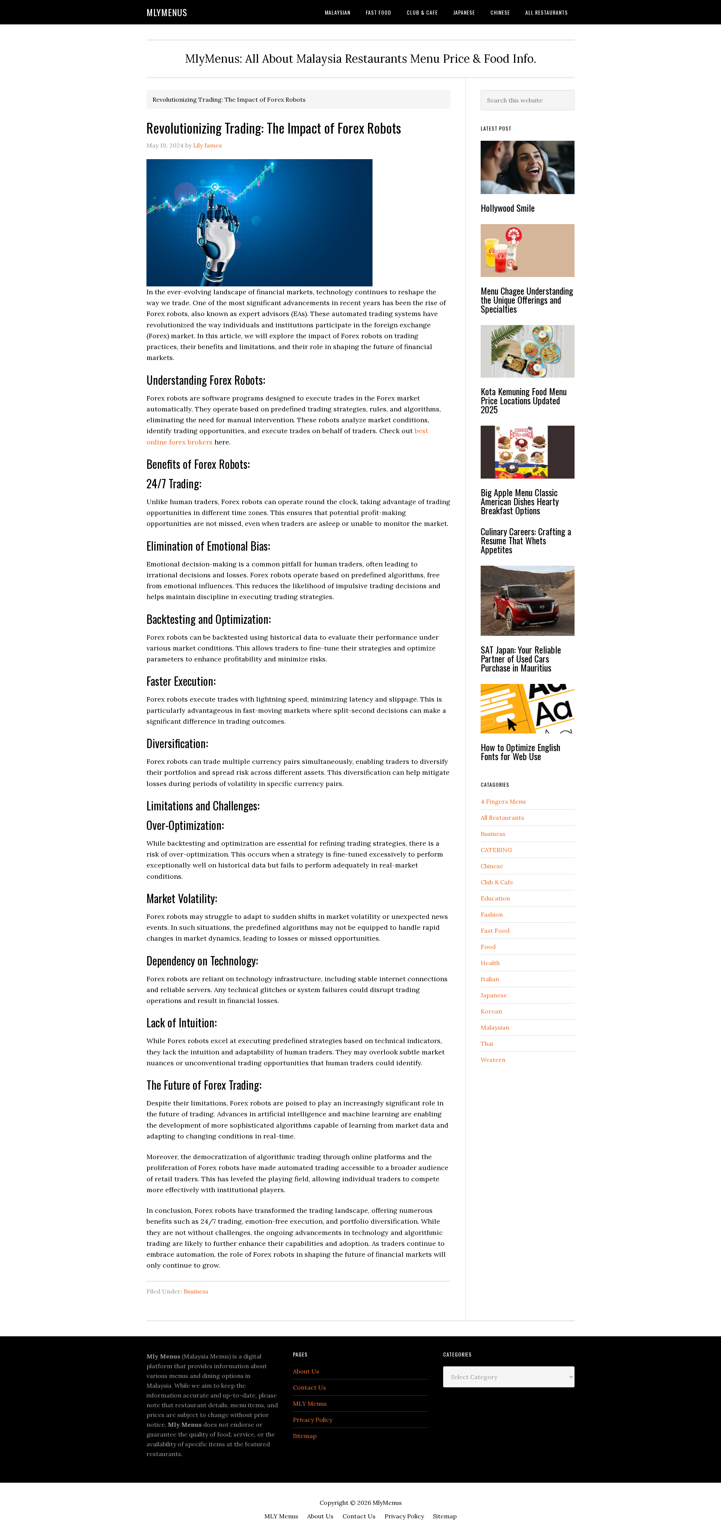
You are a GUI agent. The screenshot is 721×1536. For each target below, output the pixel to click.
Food (488, 946)
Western (493, 1059)
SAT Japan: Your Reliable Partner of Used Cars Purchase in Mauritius (521, 658)
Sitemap (305, 1436)
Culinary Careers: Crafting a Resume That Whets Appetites (526, 540)
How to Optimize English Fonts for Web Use (520, 751)
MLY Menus (310, 1403)
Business (196, 1291)
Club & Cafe (497, 882)
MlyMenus (166, 12)
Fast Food (495, 930)
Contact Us (309, 1387)
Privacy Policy (312, 1419)
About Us (306, 1371)
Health (490, 963)
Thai (487, 1043)
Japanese (494, 995)
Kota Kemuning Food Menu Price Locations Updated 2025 (524, 400)
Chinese (492, 866)
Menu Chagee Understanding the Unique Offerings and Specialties (527, 299)
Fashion (492, 914)
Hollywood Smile (508, 207)
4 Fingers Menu (503, 801)
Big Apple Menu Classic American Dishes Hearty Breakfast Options (520, 501)
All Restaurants (502, 817)
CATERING (496, 850)
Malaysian (495, 1027)
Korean (491, 1011)
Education (495, 898)
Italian (490, 979)
